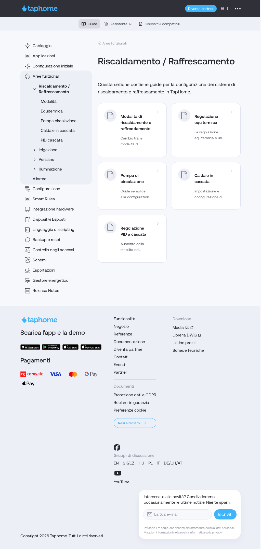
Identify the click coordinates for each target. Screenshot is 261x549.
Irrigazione (48, 149)
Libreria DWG (185, 335)
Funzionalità (124, 318)
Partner (120, 372)
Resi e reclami (129, 423)
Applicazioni (44, 55)
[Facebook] (117, 447)
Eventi (119, 364)
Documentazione (129, 341)
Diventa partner (201, 9)
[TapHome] (39, 8)
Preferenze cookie (130, 410)
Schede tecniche (188, 350)
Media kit (181, 327)
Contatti (121, 357)
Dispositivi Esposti (49, 219)
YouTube (121, 482)
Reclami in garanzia (131, 402)
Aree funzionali (46, 76)
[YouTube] (118, 473)
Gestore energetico (50, 280)
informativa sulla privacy (205, 532)
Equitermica (52, 111)
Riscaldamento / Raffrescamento (54, 89)
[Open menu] (238, 9)
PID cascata (52, 140)
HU (141, 463)
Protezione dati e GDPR (135, 394)
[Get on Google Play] (51, 347)
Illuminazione (50, 169)
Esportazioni (44, 270)
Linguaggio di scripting (53, 229)
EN (116, 463)
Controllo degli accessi (53, 249)
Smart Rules (44, 198)
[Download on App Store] (70, 347)
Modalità (49, 101)
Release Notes (46, 290)
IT (158, 463)
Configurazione (46, 188)
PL (150, 463)
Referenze (123, 334)
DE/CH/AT (173, 463)
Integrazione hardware (53, 209)
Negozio (121, 326)
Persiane (46, 159)
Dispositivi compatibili (162, 24)
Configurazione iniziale (53, 66)
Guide (92, 24)
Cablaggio (42, 45)
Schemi (39, 260)
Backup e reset (46, 239)
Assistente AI (121, 24)
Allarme (39, 178)
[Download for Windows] (30, 347)
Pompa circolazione (58, 120)
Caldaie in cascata (58, 130)
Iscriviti (225, 514)
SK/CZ (129, 463)
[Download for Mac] (91, 347)
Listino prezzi (184, 342)
